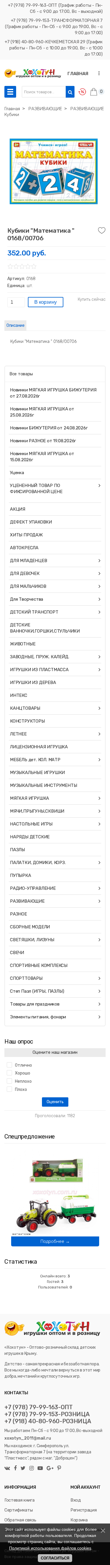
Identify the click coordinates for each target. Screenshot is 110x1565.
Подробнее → (55, 1241)
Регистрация (83, 1510)
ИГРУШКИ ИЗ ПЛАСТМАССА (39, 669)
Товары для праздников (35, 1004)
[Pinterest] (58, 1468)
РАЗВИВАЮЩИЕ (27, 901)
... (97, 73)
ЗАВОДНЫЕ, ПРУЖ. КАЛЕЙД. (39, 656)
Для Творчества (26, 599)
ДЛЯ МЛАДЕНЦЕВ (28, 560)
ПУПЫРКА (20, 875)
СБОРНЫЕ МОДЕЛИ (30, 927)
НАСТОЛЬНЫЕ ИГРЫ (31, 824)
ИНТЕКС (18, 695)
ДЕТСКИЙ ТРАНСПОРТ (34, 612)
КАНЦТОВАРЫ (25, 708)
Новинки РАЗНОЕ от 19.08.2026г (43, 440)
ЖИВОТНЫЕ (22, 644)
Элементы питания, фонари (38, 1017)
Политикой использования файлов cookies (50, 1548)
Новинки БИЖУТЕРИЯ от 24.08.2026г (49, 428)
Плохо (21, 1089)
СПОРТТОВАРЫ (26, 978)
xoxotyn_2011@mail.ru (27, 1438)
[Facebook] (15, 1468)
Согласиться (55, 1558)
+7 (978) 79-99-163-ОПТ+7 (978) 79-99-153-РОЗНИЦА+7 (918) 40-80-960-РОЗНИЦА (47, 1414)
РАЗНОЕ (18, 914)
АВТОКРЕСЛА (24, 547)
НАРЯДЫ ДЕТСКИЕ (30, 836)
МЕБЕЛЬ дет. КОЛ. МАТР (35, 759)
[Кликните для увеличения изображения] (54, 171)
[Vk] (7, 1468)
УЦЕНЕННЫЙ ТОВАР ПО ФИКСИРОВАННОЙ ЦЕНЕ (36, 488)
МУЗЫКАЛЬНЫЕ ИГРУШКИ (37, 772)
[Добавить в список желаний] (102, 230)
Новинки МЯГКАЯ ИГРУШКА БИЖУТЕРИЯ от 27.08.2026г (53, 393)
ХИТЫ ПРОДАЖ (26, 535)
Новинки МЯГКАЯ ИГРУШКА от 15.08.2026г (42, 456)
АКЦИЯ (17, 509)
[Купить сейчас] (92, 299)
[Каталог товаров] (10, 92)
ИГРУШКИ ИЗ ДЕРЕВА (33, 682)
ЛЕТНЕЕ (18, 734)
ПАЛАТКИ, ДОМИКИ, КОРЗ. (38, 862)
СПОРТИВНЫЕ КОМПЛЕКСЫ (38, 965)
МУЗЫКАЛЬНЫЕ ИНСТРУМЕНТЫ (43, 785)
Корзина (79, 1520)
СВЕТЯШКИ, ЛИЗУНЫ (32, 939)
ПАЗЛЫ (17, 849)
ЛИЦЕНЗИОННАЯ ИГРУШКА (39, 746)
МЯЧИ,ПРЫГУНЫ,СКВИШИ (37, 811)
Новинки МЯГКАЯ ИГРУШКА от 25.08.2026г (42, 412)
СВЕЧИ (17, 952)
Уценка (17, 472)
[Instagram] (31, 1468)
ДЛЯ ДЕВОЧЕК (25, 573)
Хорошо (22, 1073)
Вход (75, 1500)
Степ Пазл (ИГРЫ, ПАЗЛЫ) (37, 991)
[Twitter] (23, 1468)
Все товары (21, 373)
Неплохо (23, 1081)
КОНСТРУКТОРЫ (27, 721)
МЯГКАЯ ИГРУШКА (29, 798)
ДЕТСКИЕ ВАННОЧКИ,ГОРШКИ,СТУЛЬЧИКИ (45, 628)
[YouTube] (40, 1468)
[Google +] (50, 1468)
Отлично (23, 1065)
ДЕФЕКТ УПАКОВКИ (31, 522)
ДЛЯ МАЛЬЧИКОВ (28, 586)
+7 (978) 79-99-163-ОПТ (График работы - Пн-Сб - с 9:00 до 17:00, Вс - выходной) (55, 8)
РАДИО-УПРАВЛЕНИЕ (33, 888)
